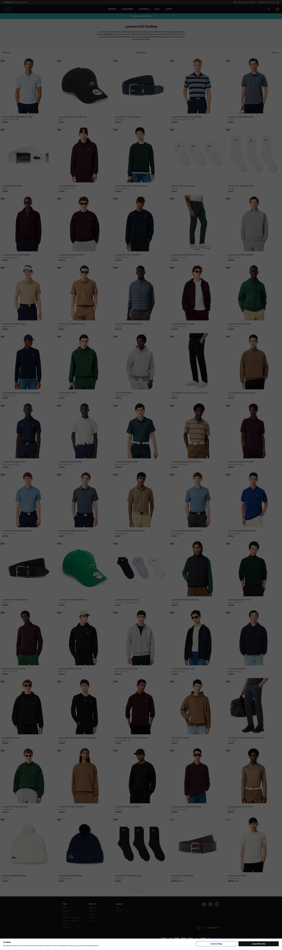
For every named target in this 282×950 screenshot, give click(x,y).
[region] (141, 944)
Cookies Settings (216, 944)
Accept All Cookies (258, 944)
